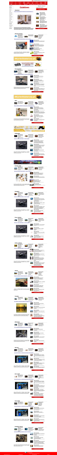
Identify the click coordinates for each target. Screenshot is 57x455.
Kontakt (48, 454)
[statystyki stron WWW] (26, 452)
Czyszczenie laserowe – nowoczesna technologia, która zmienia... (24, 352)
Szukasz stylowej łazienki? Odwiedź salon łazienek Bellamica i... (23, 11)
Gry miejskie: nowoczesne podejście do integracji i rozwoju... (23, 301)
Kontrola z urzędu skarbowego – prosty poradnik (21, 138)
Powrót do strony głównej (44, 0)
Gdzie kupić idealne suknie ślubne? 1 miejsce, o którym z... (23, 171)
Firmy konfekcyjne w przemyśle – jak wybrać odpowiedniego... (23, 74)
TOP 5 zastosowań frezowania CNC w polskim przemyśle (22, 327)
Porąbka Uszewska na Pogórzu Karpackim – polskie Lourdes (23, 275)
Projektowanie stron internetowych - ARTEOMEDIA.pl (34, 454)
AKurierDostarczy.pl (7, 454)
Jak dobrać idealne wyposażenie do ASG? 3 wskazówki (22, 431)
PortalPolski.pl (21, 454)
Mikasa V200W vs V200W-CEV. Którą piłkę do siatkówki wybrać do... (24, 105)
